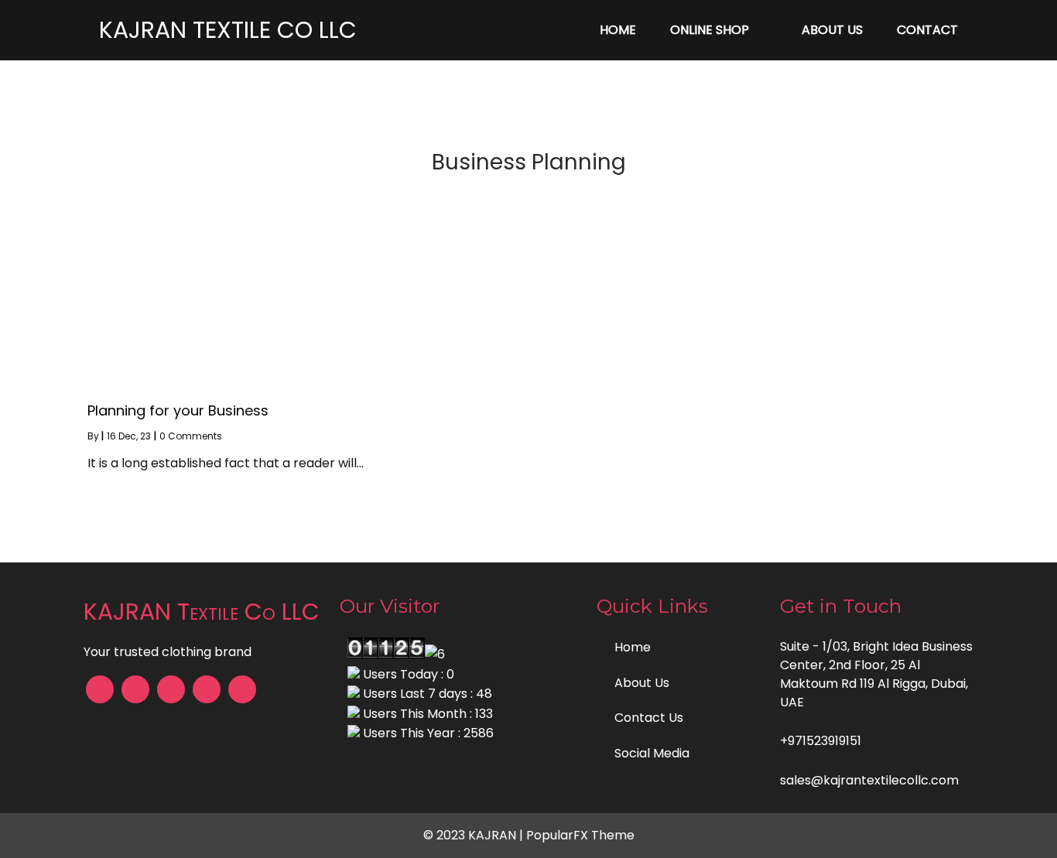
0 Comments (190, 436)
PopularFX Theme (580, 835)
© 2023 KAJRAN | (474, 835)
